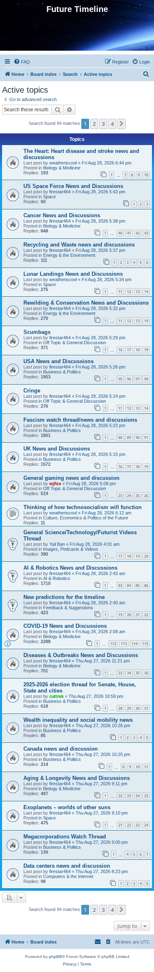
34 (129, 673)
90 (138, 437)
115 (145, 643)
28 (120, 708)
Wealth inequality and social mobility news (78, 720)
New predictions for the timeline (64, 597)
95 (120, 379)
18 (138, 349)
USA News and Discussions (58, 361)
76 (120, 467)
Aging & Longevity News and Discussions (76, 778)
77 (129, 467)
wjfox (55, 483)
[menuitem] (22, 62)
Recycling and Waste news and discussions (79, 245)
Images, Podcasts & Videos (70, 549)
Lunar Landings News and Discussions (73, 274)
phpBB (55, 956)
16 (120, 349)
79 (146, 467)
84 (129, 585)
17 (129, 349)
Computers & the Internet (68, 876)
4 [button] (112, 123)
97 (138, 379)
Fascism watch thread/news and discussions (80, 420)
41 (129, 233)
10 (146, 175)
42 (138, 233)
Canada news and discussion (60, 749)
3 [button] (103, 123)
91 (146, 437)
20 (146, 556)
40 (120, 233)
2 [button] (94, 123)
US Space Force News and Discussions (73, 186)
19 (146, 349)
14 (146, 291)
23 (120, 495)
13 (138, 291)
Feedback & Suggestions (68, 607)
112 (113, 643)
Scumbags (37, 332)
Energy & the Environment (69, 255)
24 (129, 495)
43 (146, 233)
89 (129, 437)
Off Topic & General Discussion (74, 342)
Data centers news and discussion (66, 866)
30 (138, 708)
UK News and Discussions (56, 449)
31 (146, 708)
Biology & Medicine (61, 167)
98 (146, 379)
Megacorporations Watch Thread (64, 836)
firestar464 (60, 191)
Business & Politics (62, 371)
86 (146, 585)
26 (146, 495)
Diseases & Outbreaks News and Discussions (80, 655)
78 (138, 467)
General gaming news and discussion (71, 478)
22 (146, 614)
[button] (121, 124)
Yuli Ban (57, 544)
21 (138, 614)
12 (129, 291)
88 (120, 437)
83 (120, 585)
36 (146, 673)
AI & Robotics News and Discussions (70, 568)
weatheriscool (63, 162)
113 (124, 643)
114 (134, 643)
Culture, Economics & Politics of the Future (85, 517)
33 (120, 673)
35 (138, 673)
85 (138, 585)
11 (120, 291)
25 (138, 495)
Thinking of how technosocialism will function (82, 507)
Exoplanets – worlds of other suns (66, 807)
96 (129, 379)
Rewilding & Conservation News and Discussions (86, 303)
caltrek (56, 696)
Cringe (31, 390)
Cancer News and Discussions (61, 215)
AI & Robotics (56, 578)
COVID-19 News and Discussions (65, 626)
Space (49, 196)
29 (129, 708)
